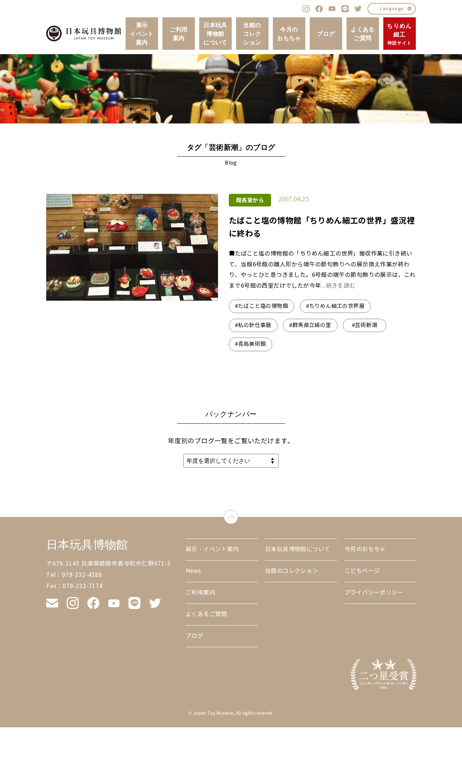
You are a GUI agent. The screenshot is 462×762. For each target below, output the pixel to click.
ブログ (326, 34)
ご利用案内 (178, 33)
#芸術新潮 (364, 325)
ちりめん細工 (399, 34)
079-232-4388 (82, 574)
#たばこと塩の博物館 (261, 306)
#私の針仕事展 (253, 325)
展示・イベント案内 (212, 549)
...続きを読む (338, 285)
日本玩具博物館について (215, 33)
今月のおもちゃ (289, 33)
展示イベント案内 (142, 33)
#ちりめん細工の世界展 (335, 306)
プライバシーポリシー (374, 592)
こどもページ (362, 570)
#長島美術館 (250, 344)
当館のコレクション (252, 33)
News (193, 570)
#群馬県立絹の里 (310, 325)
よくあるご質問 (363, 33)
